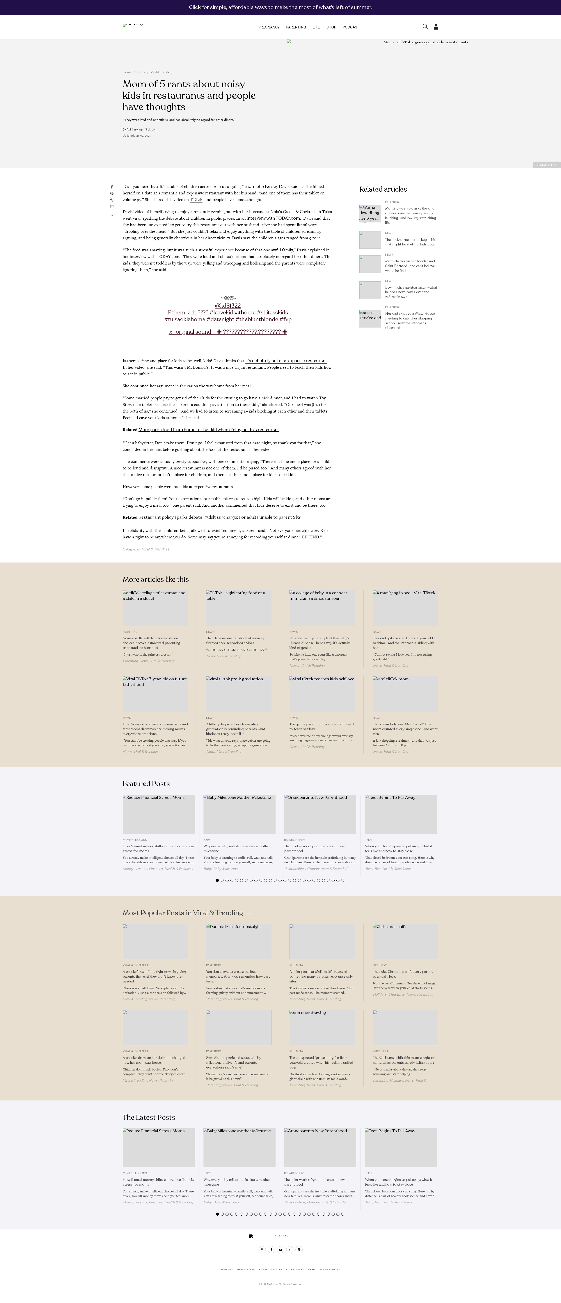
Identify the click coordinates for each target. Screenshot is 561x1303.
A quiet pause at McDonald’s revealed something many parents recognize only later (321, 976)
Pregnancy (269, 27)
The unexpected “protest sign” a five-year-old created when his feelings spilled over (321, 1062)
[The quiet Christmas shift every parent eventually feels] (406, 941)
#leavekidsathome (232, 312)
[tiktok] (289, 1249)
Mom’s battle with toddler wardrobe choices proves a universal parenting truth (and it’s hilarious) (151, 643)
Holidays (380, 965)
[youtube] (280, 1249)
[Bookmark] (112, 214)
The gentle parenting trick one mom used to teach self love (321, 727)
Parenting (296, 27)
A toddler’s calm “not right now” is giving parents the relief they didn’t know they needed (154, 976)
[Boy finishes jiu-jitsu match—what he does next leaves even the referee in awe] (370, 290)
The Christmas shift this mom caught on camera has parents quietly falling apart (404, 1060)
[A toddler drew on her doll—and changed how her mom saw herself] (155, 1028)
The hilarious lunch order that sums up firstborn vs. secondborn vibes (235, 640)
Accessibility (330, 1269)
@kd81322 (228, 306)
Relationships (294, 840)
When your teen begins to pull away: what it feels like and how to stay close (398, 848)
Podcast (351, 27)
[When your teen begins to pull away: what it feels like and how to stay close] (401, 814)
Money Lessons (135, 840)
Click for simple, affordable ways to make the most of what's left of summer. (280, 7)
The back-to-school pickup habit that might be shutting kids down (410, 242)
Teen (368, 840)
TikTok (196, 200)
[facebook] (271, 1249)
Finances (156, 868)
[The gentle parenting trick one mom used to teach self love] (322, 694)
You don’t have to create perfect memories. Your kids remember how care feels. (238, 976)
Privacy (297, 1269)
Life (316, 27)
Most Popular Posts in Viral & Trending (183, 913)
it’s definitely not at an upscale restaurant (286, 361)
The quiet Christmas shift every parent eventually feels (403, 974)
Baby (207, 840)
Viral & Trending (161, 72)
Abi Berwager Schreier (142, 130)
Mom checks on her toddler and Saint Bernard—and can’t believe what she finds (410, 266)
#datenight (220, 319)
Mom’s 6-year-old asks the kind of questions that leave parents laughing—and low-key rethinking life (410, 215)
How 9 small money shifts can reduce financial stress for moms (158, 848)
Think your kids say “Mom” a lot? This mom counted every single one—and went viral (405, 729)
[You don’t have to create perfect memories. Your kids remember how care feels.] (239, 941)
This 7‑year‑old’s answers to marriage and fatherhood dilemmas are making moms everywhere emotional (155, 729)
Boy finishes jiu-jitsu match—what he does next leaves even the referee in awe (411, 292)
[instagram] (262, 1249)
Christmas (396, 994)
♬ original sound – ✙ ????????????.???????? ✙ (228, 332)
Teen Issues (403, 868)
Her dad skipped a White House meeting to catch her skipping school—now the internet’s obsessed (410, 320)
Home (127, 72)
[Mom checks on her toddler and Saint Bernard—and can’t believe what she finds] (370, 264)
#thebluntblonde (257, 319)
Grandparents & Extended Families (315, 870)
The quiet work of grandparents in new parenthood (314, 848)
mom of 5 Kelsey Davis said (271, 186)
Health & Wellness (178, 868)
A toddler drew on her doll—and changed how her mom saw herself (154, 1060)
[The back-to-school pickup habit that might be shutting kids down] (370, 240)
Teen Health (383, 868)
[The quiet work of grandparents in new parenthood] (320, 814)
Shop (331, 27)
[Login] (436, 28)
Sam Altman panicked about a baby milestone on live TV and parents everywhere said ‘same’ (233, 1062)
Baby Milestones (226, 868)
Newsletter (246, 1269)
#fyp (285, 319)
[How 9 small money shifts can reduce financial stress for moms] (159, 814)
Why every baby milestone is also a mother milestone (237, 848)
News (141, 72)
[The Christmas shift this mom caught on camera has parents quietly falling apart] (406, 1028)
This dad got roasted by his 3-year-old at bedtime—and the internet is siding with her (405, 643)
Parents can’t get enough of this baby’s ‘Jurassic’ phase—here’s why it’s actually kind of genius (319, 643)
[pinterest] (299, 1249)
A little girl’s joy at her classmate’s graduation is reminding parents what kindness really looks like (235, 729)
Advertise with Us (273, 1269)
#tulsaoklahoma (184, 319)
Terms (311, 1269)
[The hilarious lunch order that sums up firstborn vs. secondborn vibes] (239, 608)
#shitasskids (272, 312)
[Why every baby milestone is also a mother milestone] (240, 814)
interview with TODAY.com (273, 218)
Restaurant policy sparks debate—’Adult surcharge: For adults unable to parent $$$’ (219, 517)
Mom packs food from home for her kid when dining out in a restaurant (208, 430)
